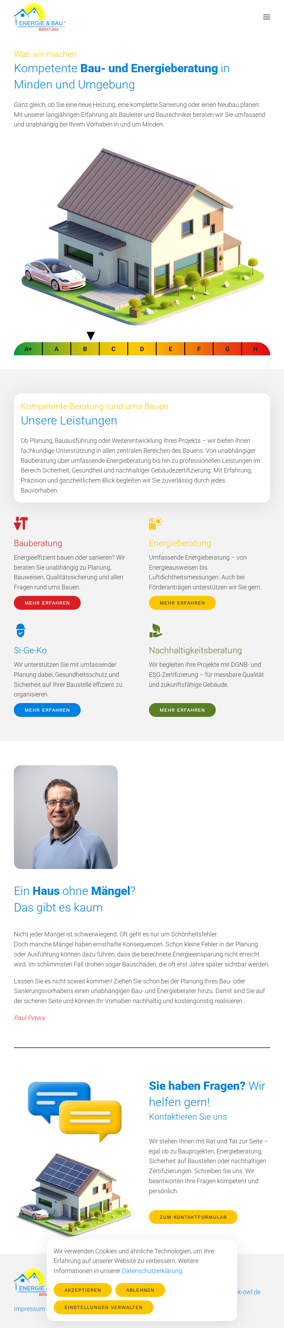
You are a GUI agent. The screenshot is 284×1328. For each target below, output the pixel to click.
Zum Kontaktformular (193, 1217)
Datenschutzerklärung (152, 1270)
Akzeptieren (82, 1290)
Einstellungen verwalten (103, 1307)
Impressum (29, 1308)
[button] (266, 17)
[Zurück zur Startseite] (40, 17)
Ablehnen (140, 1290)
